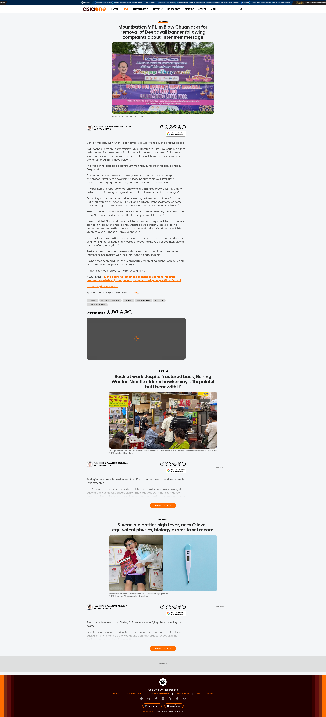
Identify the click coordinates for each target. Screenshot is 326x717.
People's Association (97, 305)
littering (128, 300)
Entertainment (140, 9)
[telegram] (171, 127)
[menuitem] (114, 9)
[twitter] (166, 127)
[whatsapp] (175, 127)
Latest (114, 9)
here (135, 292)
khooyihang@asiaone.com (102, 286)
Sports (202, 9)
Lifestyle (157, 9)
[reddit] (179, 127)
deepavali (92, 300)
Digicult (189, 9)
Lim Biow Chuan (143, 300)
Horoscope (173, 9)
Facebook (159, 300)
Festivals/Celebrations (110, 300)
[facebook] (162, 127)
